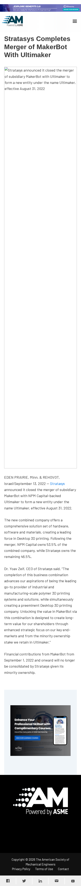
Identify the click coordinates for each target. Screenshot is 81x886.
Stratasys (57, 483)
